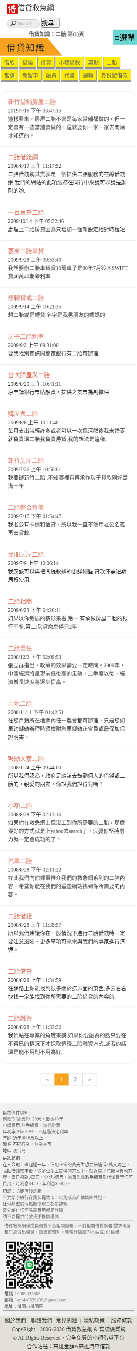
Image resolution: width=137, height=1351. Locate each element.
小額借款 (69, 63)
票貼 (93, 63)
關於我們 (15, 1320)
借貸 (46, 63)
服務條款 (121, 1320)
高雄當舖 (63, 1346)
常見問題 (66, 1320)
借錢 (27, 63)
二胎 (111, 63)
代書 (69, 75)
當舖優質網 (112, 1329)
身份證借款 (114, 75)
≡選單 (125, 37)
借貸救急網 (36, 8)
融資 (51, 75)
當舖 (9, 75)
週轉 (88, 75)
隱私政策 (94, 1320)
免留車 (30, 75)
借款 (9, 63)
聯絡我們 (41, 1320)
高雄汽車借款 (94, 1346)
